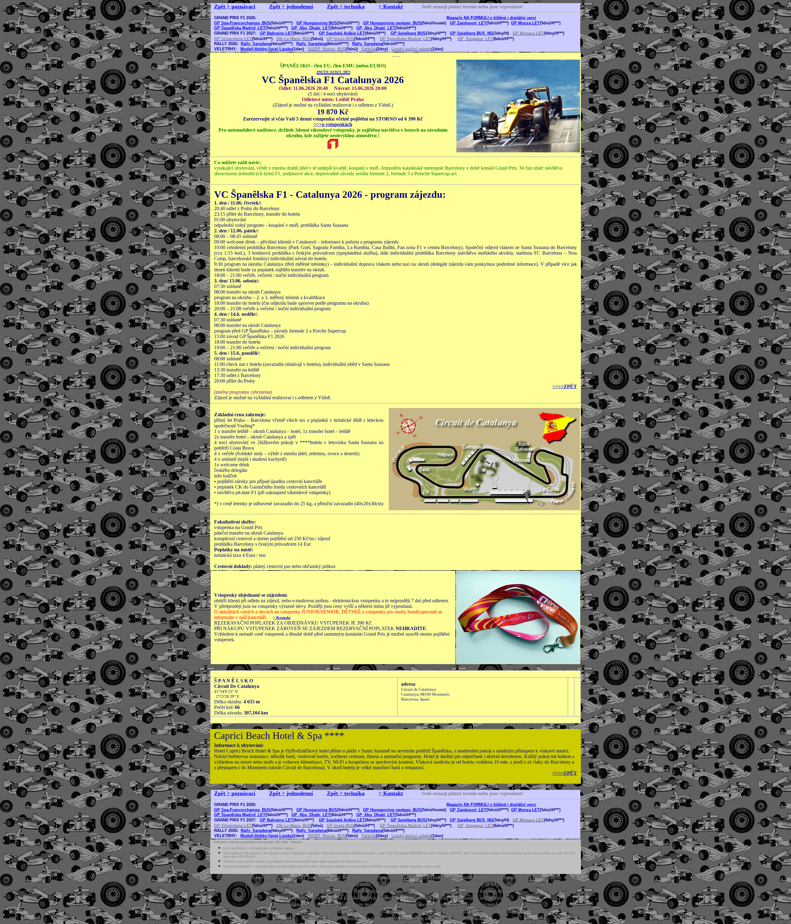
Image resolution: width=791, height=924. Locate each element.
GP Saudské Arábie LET (342, 33)
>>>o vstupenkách (333, 124)
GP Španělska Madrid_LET (239, 28)
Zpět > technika (346, 6)
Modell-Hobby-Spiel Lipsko (266, 49)
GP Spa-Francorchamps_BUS (242, 23)
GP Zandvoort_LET (468, 23)
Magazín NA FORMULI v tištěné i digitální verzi (491, 17)
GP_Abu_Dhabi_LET (310, 28)
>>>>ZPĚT (564, 386)
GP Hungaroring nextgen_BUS (392, 23)
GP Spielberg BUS (408, 33)
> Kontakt (391, 6)
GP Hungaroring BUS (316, 23)
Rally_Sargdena (256, 43)
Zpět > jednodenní (291, 6)
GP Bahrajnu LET (276, 33)
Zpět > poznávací (234, 6)
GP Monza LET (525, 23)
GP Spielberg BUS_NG (471, 33)
